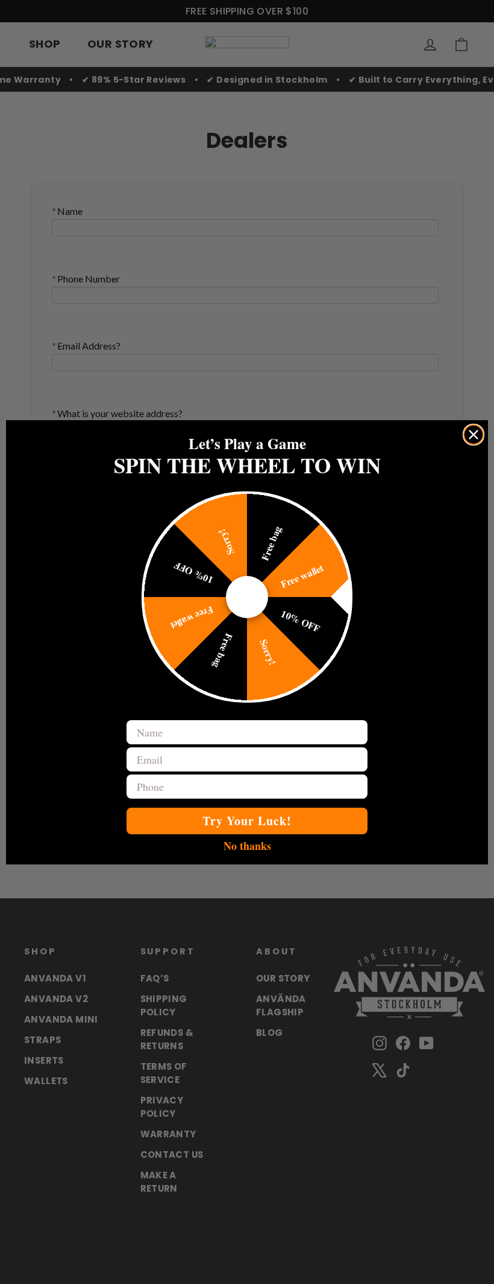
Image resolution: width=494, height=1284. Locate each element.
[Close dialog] (473, 434)
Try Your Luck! (247, 820)
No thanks (247, 845)
